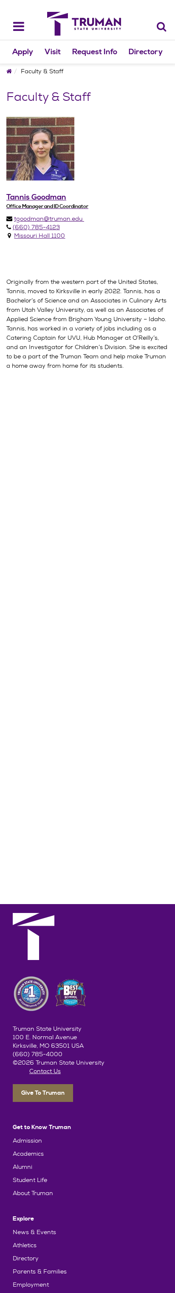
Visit (53, 52)
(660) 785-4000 (37, 1054)
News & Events (34, 1232)
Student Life (30, 1180)
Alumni (22, 1167)
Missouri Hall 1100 (39, 235)
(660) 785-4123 (36, 227)
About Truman (33, 1193)
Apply (22, 52)
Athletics (25, 1245)
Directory (146, 52)
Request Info (94, 52)
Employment (31, 1284)
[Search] (161, 26)
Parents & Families (40, 1271)
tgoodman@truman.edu (49, 218)
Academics (28, 1153)
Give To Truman (43, 1093)
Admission (27, 1140)
